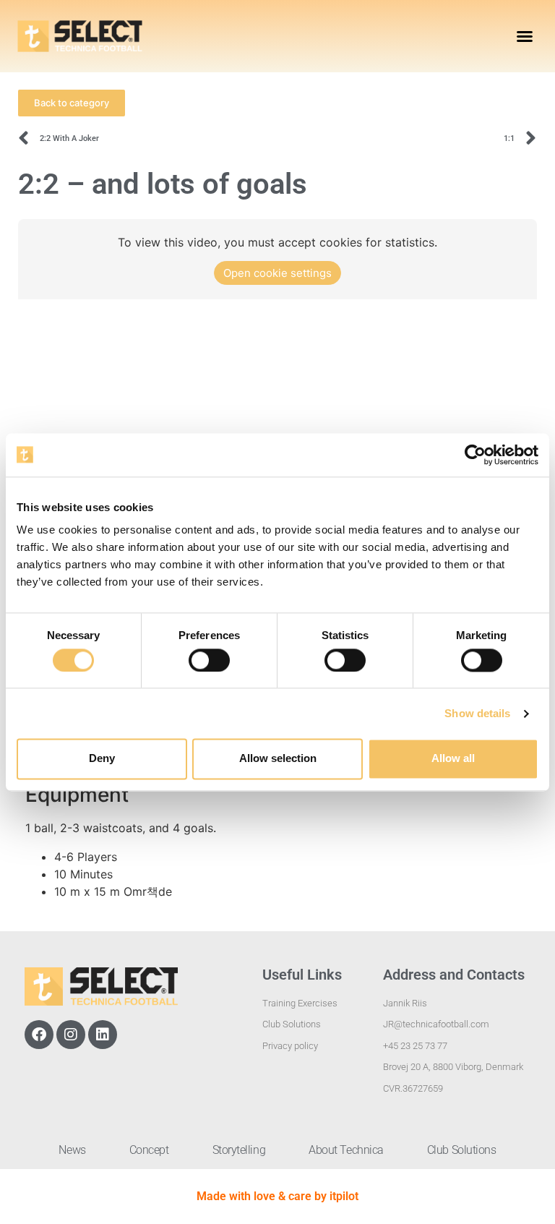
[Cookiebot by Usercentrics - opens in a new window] (475, 455)
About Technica (346, 1150)
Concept (149, 1150)
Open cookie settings (277, 273)
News (72, 1150)
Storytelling (239, 1150)
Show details (477, 713)
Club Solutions (461, 1150)
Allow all (453, 759)
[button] (525, 36)
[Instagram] (70, 1034)
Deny (102, 759)
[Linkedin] (102, 1034)
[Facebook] (39, 1034)
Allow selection (278, 759)
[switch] (209, 660)
